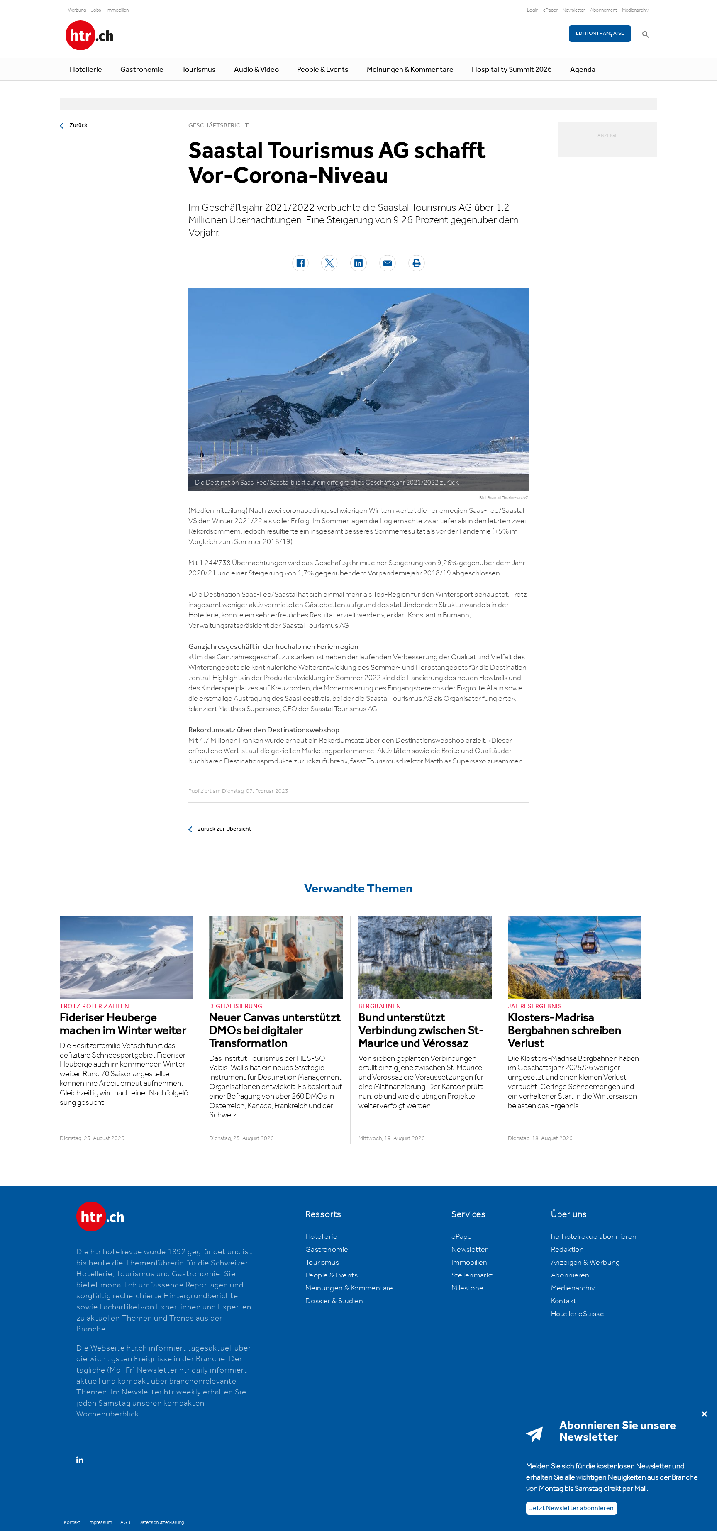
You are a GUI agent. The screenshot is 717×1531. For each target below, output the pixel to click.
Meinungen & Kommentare (410, 70)
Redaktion (567, 1250)
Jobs (96, 10)
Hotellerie (86, 70)
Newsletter (574, 10)
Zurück (78, 125)
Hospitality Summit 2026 (512, 70)
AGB (125, 1522)
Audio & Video (256, 70)
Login (532, 10)
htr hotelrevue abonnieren (594, 1237)
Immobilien (117, 10)
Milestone (467, 1288)
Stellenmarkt (472, 1275)
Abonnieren (570, 1275)
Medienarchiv (635, 10)
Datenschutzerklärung (161, 1522)
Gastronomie (141, 70)
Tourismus (199, 70)
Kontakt (563, 1301)
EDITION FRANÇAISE (600, 33)
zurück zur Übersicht (224, 829)
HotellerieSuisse (577, 1314)
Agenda (582, 70)
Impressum (100, 1522)
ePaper (550, 10)
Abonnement (603, 10)
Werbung (77, 10)
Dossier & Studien (334, 1301)
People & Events (323, 70)
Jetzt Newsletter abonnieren (571, 1508)
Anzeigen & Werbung (585, 1262)
